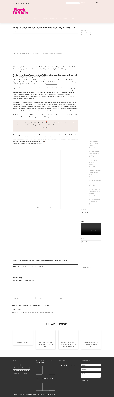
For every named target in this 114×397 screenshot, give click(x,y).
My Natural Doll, (54, 260)
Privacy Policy (52, 394)
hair (28, 367)
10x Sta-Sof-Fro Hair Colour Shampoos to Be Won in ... (94, 191)
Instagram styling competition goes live (91, 344)
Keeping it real (23, 342)
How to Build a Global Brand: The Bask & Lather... (94, 153)
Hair (15, 19)
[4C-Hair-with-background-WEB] (91, 263)
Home (14, 53)
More (72, 19)
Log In (83, 2)
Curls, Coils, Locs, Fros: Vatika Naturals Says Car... (94, 143)
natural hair (16, 365)
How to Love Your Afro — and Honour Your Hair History (68, 344)
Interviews (53, 19)
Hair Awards (63, 19)
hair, (40, 260)
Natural (23, 53)
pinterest (33, 266)
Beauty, (25, 260)
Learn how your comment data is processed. (42, 312)
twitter (27, 266)
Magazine (44, 19)
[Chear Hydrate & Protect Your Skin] (91, 133)
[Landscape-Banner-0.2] (61, 17)
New (22, 365)
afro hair (27, 365)
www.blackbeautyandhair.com (27, 394)
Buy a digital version (86, 32)
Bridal (29, 19)
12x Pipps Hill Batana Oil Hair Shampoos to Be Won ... (94, 162)
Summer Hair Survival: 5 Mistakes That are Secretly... (95, 201)
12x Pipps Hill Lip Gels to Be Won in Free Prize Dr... (95, 182)
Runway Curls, (62, 260)
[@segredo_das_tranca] (52, 387)
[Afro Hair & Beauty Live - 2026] (91, 74)
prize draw (25, 373)
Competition (22, 367)
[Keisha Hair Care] (91, 94)
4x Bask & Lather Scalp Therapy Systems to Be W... (95, 172)
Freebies (27, 370)
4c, (18, 260)
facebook (19, 266)
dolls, (37, 260)
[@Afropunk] (39, 387)
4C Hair (27, 53)
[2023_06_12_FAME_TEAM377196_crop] (45, 370)
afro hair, (21, 260)
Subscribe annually (86, 34)
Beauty (22, 19)
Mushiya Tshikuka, (46, 260)
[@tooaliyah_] (45, 387)
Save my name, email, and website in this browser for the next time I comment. (30, 305)
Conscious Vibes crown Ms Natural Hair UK (45, 344)
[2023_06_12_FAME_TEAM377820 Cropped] (52, 370)
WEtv (66, 260)
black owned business (18, 370)
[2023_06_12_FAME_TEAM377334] (39, 370)
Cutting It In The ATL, (31, 260)
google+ (40, 266)
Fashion (36, 19)
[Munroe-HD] (91, 283)
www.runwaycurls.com (51, 84)
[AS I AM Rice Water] (91, 113)
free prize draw (17, 373)
